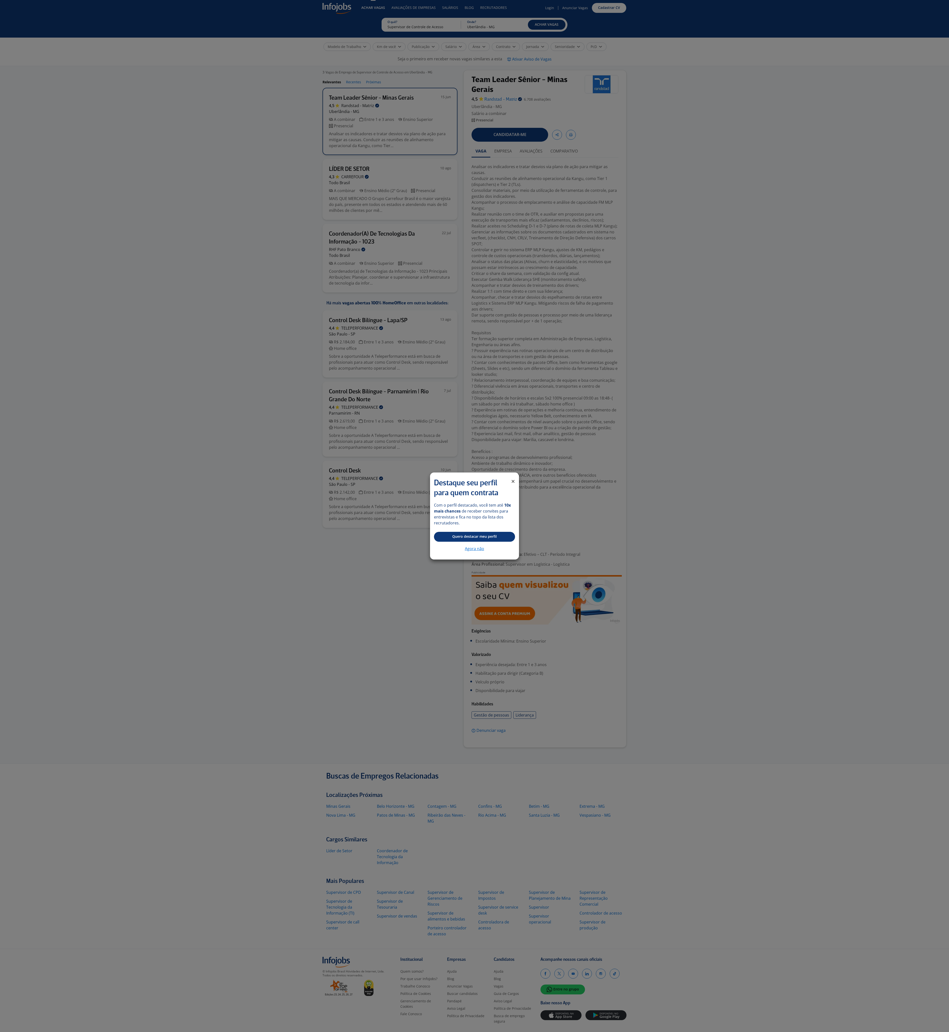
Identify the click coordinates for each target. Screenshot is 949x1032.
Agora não (474, 548)
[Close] (513, 481)
